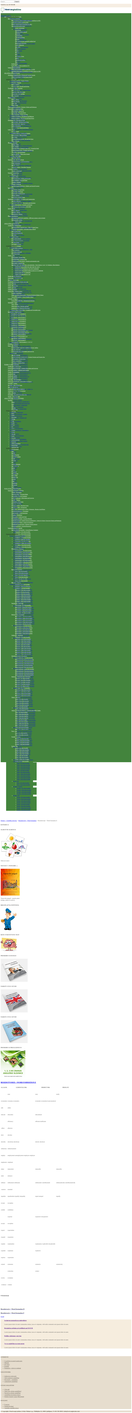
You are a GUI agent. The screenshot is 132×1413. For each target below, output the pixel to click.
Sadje (12, 406)
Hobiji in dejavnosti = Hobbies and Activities (22, 194)
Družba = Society (13, 106)
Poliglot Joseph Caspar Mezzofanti (14, 1396)
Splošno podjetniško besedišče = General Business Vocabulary (24, 530)
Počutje (14, 480)
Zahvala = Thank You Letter (16, 446)
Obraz (12, 451)
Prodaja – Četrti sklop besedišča (23, 802)
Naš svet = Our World (12, 142)
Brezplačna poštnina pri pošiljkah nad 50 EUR (18, 1328)
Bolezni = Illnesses (17, 231)
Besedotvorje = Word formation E (20, 362)
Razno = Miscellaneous (13, 216)
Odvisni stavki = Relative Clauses (15, 291)
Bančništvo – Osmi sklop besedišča (24, 652)
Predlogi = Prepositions (16, 293)
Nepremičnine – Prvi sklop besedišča (25, 659)
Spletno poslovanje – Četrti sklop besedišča (26, 715)
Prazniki (15, 505)
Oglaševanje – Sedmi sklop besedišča (25, 700)
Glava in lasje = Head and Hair (19, 102)
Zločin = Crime (16, 113)
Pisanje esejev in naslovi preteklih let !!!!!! (20, 65)
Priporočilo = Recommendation (16, 428)
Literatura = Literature (18, 197)
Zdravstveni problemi (17, 503)
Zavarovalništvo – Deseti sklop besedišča (24, 567)
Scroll (2, 1316)
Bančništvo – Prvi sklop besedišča (24, 639)
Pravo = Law (14, 731)
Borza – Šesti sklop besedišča (21, 580)
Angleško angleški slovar (11, 1408)
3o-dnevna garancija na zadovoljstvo (15, 1320)
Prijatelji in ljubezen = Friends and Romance (22, 145)
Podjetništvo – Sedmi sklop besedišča (25, 600)
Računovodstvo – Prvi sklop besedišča (25, 670)
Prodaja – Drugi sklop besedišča (24, 799)
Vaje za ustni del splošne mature (20, 29)
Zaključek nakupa (6, 16)
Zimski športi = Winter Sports (19, 206)
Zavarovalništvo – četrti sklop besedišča (25, 613)
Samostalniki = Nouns (12, 302)
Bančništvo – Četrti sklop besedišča (24, 645)
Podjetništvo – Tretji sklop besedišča (24, 593)
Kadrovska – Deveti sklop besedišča (24, 743)
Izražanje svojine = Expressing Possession (22, 348)
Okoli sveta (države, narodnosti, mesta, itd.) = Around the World (25, 148)
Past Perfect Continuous (18, 276)
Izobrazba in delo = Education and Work (18, 133)
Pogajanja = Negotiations (16, 515)
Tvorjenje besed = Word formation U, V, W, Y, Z (21, 342)
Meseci (14, 473)
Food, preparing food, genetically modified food (25, 41)
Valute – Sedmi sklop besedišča (23, 774)
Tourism (18, 61)
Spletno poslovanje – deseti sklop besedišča (26, 725)
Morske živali (16, 521)
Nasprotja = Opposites (18, 92)
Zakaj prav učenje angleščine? (12, 1391)
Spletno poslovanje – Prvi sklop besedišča (26, 709)
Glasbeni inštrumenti (17, 511)
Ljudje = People (11, 129)
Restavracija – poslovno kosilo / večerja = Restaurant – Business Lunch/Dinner (28, 509)
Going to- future (16, 262)
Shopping (19, 56)
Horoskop (15, 507)
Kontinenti (15, 489)
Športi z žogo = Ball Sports (19, 208)
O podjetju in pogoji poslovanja (13, 1361)
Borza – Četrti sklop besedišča (21, 577)
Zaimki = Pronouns (12, 287)
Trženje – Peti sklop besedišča (23, 756)
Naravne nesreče (14, 449)
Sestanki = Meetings (17, 546)
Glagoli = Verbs (11, 255)
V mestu (15, 478)
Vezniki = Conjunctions (18, 407)
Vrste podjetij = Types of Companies (21, 541)
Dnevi (14, 462)
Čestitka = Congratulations (15, 421)
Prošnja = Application (12, 377)
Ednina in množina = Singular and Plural (22, 346)
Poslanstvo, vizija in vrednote (12, 1368)
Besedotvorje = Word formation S (20, 378)
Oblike (12, 481)
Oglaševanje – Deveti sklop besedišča (25, 704)
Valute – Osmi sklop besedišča (23, 775)
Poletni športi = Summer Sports (20, 210)
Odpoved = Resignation (15, 437)
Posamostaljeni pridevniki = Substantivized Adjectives (22, 300)
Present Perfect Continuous (19, 265)
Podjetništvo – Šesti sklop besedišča (24, 598)
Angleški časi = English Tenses (16, 247)
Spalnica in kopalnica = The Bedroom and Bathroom (22, 116)
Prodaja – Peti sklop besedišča (23, 804)
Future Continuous (17, 274)
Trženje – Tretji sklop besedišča (23, 752)
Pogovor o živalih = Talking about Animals (22, 170)
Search (17, 1)
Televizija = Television (18, 219)
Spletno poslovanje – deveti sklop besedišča (26, 724)
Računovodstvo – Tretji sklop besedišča (25, 673)
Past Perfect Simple (17, 278)
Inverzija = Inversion (17, 392)
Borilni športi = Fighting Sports (20, 213)
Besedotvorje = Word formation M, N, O (22, 373)
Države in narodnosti (17, 491)
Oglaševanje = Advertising (19, 688)
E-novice (6, 1404)
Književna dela (14, 64)
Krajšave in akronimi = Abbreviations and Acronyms (22, 498)
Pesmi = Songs (18, 221)
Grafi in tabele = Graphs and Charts (19, 517)
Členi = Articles (14, 304)
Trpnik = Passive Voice (13, 285)
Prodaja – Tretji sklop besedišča (23, 801)
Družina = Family (17, 144)
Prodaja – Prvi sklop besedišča (23, 797)
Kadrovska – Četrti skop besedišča (24, 734)
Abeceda (15, 482)
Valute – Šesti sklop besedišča (23, 772)
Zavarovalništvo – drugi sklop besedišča (25, 609)
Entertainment (18, 30)
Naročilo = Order (11, 374)
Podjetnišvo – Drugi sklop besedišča (23, 533)
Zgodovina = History (17, 174)
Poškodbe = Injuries (17, 233)
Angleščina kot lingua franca (12, 1395)
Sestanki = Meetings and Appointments (18, 439)
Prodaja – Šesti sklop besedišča (23, 806)
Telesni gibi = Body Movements (20, 101)
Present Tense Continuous (18, 258)
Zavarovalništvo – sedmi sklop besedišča (25, 618)
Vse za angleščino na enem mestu (14, 1343)
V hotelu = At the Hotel (18, 187)
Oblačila (15, 468)
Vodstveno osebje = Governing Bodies (21, 539)
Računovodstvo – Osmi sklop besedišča (25, 682)
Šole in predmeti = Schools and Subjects (20, 127)
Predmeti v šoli (16, 523)
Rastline (13, 468)
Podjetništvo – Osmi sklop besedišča (23, 545)
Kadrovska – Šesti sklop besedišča (24, 738)
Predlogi (15, 516)
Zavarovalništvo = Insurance (19, 605)
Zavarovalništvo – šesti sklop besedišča (25, 616)
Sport (16, 54)
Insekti (14, 471)
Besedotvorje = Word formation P (18, 334)
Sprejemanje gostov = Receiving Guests (19, 505)
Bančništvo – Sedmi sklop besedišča (24, 650)
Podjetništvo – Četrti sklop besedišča (25, 595)
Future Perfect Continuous (19, 272)
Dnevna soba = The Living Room (20, 122)
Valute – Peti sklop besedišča (23, 770)
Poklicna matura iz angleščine (16, 70)
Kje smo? (7, 1364)
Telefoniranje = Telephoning (19, 548)
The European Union (21, 59)
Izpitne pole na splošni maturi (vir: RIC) (21, 24)
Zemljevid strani (8, 1406)
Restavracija (15, 518)
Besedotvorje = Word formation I (20, 369)
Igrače (12, 486)
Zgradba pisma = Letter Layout (16, 412)
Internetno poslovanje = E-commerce (21, 707)
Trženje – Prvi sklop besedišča (23, 749)
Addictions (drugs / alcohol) (23, 34)
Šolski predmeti (16, 519)
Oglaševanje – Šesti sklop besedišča (24, 699)
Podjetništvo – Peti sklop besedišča (24, 596)
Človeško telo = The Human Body (17, 97)
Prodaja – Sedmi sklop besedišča (24, 808)
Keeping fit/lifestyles (19, 45)
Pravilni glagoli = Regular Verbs (20, 281)
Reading (18, 54)
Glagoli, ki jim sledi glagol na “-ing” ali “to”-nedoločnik (27, 268)
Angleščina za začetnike (13, 448)
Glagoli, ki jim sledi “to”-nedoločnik (24, 306)
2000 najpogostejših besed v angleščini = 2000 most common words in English (28, 218)
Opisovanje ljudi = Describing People (18, 176)
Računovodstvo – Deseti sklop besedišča (25, 686)
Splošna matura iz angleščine (16, 18)
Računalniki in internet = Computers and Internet (21, 205)
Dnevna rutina (16, 493)
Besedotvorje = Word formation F (18, 323)
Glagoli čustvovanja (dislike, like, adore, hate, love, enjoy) (27, 267)
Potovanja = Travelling (13, 169)
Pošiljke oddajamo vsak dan (12, 1336)
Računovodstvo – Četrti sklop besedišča (25, 675)
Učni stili (6, 1389)
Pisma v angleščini (11, 364)
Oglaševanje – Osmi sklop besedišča (24, 702)
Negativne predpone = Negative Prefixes (22, 90)
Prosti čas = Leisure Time (15, 188)
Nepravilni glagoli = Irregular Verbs (19, 259)
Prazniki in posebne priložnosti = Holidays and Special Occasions (25, 186)
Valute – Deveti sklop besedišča (23, 777)
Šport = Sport (11, 188)
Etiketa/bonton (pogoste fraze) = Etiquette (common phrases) (24, 524)
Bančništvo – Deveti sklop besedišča (24, 654)
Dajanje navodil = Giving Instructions (21, 561)
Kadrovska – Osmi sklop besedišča (24, 741)
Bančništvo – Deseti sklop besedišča (24, 656)
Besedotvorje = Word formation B (20, 357)
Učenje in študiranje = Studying (20, 136)
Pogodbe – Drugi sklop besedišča (24, 790)
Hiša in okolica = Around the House (17, 118)
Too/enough (15, 398)
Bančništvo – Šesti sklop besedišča (24, 648)
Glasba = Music (16, 192)
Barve (12, 404)
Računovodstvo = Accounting (19, 668)
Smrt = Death (16, 149)
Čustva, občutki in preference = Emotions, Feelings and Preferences (22, 107)
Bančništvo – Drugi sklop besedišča (24, 641)
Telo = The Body (16, 104)
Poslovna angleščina (12, 488)
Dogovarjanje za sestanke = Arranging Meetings (21, 518)
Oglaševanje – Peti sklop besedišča (24, 697)
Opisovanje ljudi (16, 494)
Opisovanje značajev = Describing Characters (21, 167)
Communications (20, 38)
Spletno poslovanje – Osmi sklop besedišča (26, 722)
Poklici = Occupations (18, 138)
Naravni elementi (16, 512)
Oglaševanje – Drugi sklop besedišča (25, 691)
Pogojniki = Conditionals (15, 314)
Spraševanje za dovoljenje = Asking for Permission (22, 522)
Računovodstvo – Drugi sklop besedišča (25, 672)
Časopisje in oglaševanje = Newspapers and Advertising (23, 203)
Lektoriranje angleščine (11, 1381)
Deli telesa (15, 460)
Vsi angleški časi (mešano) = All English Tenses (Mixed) (23, 229)
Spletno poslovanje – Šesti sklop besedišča (26, 718)
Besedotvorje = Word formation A (20, 355)
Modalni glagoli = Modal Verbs (16, 310)
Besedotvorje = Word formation (16, 353)
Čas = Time (15, 88)
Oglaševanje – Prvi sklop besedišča (22, 637)
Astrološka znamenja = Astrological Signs (22, 178)
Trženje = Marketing (17, 747)
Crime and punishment (21, 40)
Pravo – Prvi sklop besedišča (23, 783)
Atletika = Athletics (17, 212)
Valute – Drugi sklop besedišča (23, 765)
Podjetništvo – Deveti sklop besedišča (23, 547)
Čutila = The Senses (17, 99)
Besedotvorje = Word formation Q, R (19, 336)
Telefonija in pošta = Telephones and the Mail (23, 228)
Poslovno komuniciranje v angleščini (17, 536)
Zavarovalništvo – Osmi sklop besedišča (25, 620)
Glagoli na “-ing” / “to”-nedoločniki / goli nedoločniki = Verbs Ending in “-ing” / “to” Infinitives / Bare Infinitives (35, 265)
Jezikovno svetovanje (10, 1376)
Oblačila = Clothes (17, 181)
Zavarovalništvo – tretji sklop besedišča (25, 611)
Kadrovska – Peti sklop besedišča (24, 736)
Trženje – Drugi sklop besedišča (24, 750)
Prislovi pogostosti (17, 487)
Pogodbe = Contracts (17, 786)
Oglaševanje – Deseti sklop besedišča (25, 706)
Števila (12, 402)
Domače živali (16, 459)
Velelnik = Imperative (12, 289)
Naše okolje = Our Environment (18, 152)
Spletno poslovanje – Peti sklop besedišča (26, 716)
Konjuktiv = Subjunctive (13, 344)
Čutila (14, 469)
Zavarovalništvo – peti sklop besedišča (25, 614)
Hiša (12, 462)
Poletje (14, 484)
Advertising (19, 36)
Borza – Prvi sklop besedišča (23, 627)
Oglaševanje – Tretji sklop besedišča (24, 693)
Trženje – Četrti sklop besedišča (23, 754)
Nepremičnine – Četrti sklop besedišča (25, 665)
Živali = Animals (16, 160)
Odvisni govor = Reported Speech (17, 312)
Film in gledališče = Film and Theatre (21, 195)
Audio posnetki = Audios (18, 242)
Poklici (14, 464)
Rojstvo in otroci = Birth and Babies (21, 147)
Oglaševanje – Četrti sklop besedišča (24, 695)
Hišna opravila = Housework (19, 120)
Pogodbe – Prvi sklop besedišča (23, 788)
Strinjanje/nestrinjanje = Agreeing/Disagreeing (21, 526)
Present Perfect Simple (18, 264)
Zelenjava (15, 457)
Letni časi (15, 525)
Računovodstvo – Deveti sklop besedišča (25, 684)
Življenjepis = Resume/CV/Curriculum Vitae (19, 444)
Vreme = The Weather (18, 172)
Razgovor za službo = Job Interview (19, 507)
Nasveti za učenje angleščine (12, 1393)
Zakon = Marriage (17, 154)
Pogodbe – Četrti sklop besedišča (24, 793)
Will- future (15, 260)
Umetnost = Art (16, 190)
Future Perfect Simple (18, 271)
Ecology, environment (19, 28)
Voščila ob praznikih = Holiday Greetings (18, 441)
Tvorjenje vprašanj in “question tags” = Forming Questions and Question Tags (28, 357)
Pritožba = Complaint (14, 425)
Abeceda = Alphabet (17, 400)
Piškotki (6, 1363)
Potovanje (15, 485)
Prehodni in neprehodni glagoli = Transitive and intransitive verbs (25, 261)
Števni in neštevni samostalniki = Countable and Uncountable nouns (25, 310)
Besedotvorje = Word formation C (18, 317)
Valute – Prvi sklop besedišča (23, 763)
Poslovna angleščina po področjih (17, 584)
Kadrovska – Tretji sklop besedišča (24, 733)
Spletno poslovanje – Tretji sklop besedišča (26, 713)
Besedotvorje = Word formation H (20, 367)
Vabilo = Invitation (14, 443)
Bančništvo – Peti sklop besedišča (24, 647)
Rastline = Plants (16, 158)
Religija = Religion (17, 110)
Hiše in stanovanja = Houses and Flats (21, 124)
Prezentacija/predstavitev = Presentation (21, 559)
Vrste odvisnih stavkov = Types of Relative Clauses (22, 297)
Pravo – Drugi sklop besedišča (23, 784)
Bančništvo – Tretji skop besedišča (22, 588)
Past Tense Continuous (16, 244)
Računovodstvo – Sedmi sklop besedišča (25, 681)
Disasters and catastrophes (22, 47)
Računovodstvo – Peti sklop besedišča (25, 677)
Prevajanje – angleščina (11, 1380)
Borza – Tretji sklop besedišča (23, 630)
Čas (14, 475)
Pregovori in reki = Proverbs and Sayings (20, 86)
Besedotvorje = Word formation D (18, 319)
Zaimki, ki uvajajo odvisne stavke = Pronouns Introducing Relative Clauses (27, 295)
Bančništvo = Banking (18, 638)
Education (19, 42)
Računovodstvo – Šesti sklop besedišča (25, 679)
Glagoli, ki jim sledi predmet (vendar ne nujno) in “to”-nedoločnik (29, 270)
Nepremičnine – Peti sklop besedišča (24, 666)
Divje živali (15, 466)
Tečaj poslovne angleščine (11, 1378)
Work (16, 62)
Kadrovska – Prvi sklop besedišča (24, 729)
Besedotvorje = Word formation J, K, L (21, 371)
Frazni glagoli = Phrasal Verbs (19, 289)
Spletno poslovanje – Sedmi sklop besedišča (24, 669)
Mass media (19, 50)
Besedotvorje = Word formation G (20, 366)
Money (16, 48)
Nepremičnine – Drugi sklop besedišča (25, 661)
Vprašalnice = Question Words (19, 409)
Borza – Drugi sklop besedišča (23, 629)
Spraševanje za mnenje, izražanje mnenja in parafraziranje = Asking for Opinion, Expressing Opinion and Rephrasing (36, 520)
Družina (13, 453)
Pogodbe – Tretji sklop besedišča (24, 792)
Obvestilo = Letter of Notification (17, 435)
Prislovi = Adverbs (14, 319)
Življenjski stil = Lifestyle (18, 235)
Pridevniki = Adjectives (13, 298)
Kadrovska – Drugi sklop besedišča (24, 731)
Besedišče (10, 400)
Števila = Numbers (17, 93)
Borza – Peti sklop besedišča (23, 634)
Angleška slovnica (11, 223)
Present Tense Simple (17, 256)
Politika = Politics (17, 108)
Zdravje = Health (11, 208)
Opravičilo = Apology (12, 383)
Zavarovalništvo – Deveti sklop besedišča (25, 622)
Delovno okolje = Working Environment (21, 135)
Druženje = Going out (16, 184)
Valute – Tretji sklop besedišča (23, 767)
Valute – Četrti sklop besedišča (23, 768)
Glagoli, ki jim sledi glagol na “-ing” (22, 274)
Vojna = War (16, 111)
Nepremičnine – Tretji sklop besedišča (25, 663)
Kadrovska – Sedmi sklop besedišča (24, 740)
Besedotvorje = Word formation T (18, 340)
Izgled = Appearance (17, 179)
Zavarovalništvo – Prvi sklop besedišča (23, 550)
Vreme (14, 477)
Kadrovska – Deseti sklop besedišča (24, 745)
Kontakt (6, 1366)
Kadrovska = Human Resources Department (22, 727)
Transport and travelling (22, 63)
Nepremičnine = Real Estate (19, 657)
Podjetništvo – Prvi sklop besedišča (22, 532)
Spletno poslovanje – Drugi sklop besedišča (26, 711)
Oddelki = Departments (18, 537)
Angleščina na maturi (12, 17)
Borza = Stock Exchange (18, 625)
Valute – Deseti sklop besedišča (23, 779)
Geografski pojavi (17, 502)
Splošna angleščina (12, 73)
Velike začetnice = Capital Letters (20, 405)
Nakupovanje (16, 528)
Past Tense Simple (17, 267)
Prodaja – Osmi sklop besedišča (23, 810)
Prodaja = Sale (14, 746)
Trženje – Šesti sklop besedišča (21, 708)
